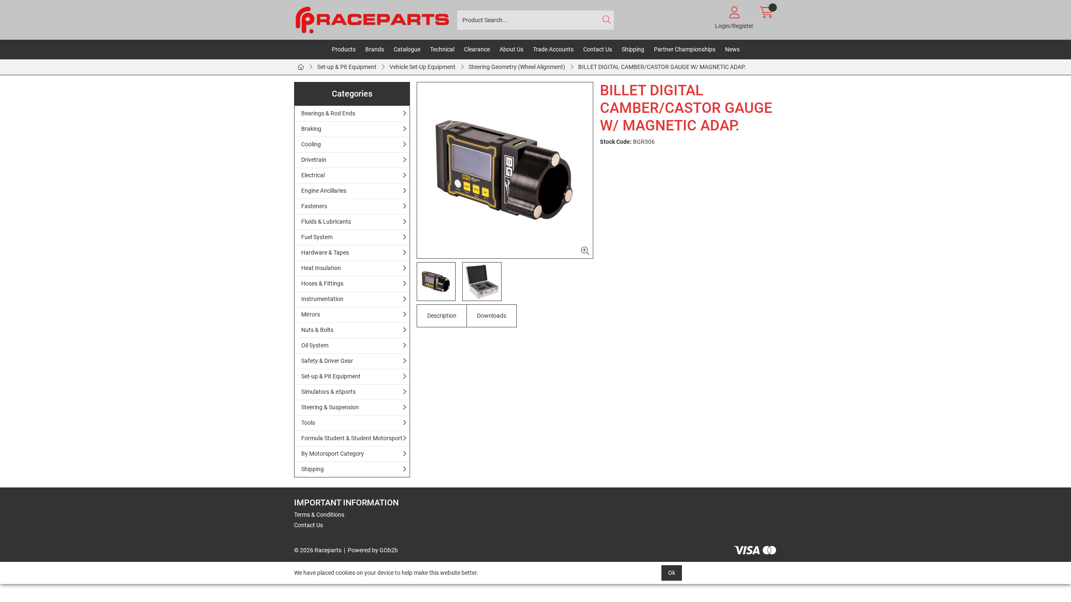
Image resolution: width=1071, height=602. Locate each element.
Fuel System (317, 237)
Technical (442, 49)
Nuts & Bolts (317, 330)
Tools (308, 422)
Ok (671, 572)
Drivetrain (313, 159)
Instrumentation (322, 299)
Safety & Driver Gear (327, 360)
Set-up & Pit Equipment (347, 67)
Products (344, 49)
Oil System (314, 345)
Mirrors (310, 314)
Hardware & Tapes (325, 252)
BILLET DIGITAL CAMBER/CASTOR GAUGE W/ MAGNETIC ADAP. (662, 67)
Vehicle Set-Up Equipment (422, 67)
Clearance (477, 49)
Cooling (311, 144)
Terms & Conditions (319, 514)
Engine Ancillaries (323, 190)
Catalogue (407, 49)
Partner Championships (684, 49)
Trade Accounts (553, 49)
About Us (511, 49)
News (732, 49)
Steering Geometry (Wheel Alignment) (517, 67)
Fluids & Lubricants (326, 221)
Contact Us (597, 49)
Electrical (313, 175)
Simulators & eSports (328, 391)
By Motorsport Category (332, 453)
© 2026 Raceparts (317, 550)
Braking (311, 128)
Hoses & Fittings (322, 283)
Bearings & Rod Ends (328, 113)
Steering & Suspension (330, 407)
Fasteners (314, 206)
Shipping (633, 49)
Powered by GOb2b (373, 550)
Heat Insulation (321, 268)
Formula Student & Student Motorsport (351, 438)
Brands (374, 49)
